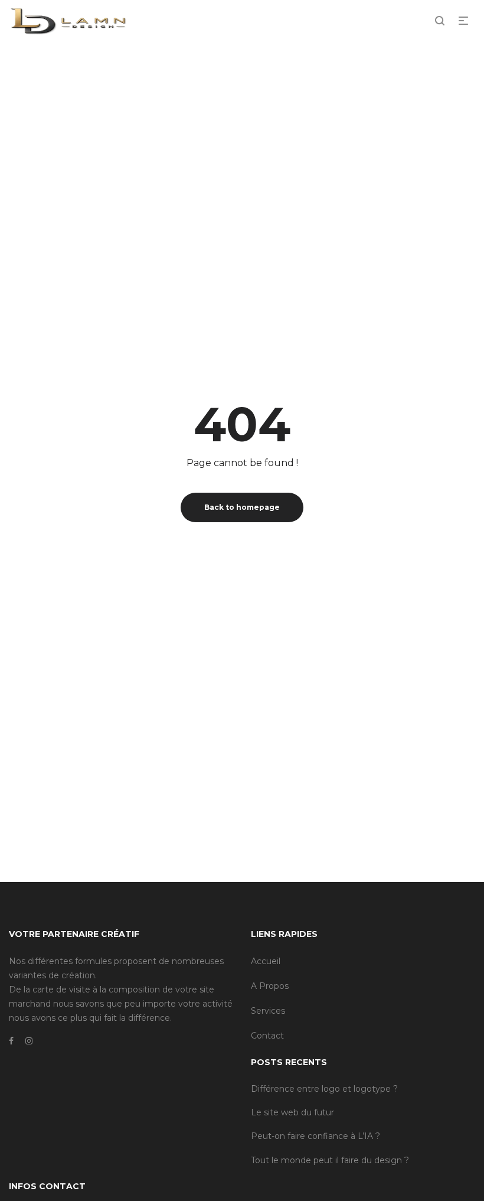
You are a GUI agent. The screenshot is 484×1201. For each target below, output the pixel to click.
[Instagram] (28, 1041)
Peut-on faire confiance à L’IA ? (315, 1136)
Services (268, 1010)
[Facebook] (11, 1041)
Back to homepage (242, 507)
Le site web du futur (292, 1112)
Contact (267, 1035)
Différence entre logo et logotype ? (324, 1088)
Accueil (265, 961)
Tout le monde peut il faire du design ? (330, 1160)
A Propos (270, 986)
